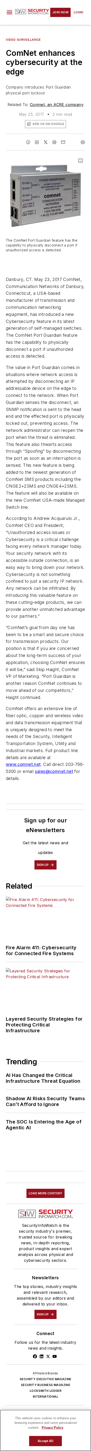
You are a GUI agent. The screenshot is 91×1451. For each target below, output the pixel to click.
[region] (45, 1430)
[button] (9, 12)
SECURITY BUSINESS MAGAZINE (45, 1385)
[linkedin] (36, 142)
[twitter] (45, 142)
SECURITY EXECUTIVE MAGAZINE (45, 1379)
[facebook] (28, 142)
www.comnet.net (23, 764)
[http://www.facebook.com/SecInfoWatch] (35, 1356)
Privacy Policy (52, 1427)
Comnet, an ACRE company (56, 104)
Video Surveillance (23, 39)
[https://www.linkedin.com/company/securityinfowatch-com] (41, 1356)
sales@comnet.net (54, 771)
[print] (82, 142)
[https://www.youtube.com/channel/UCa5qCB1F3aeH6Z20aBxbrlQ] (54, 1356)
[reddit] (54, 142)
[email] (63, 142)
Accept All (45, 1441)
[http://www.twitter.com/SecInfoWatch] (48, 1356)
